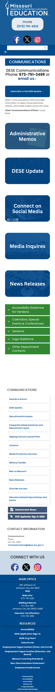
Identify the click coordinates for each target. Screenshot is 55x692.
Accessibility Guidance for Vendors (28, 310)
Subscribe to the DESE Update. (26, 91)
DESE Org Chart (27, 638)
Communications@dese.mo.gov (25, 545)
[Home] (27, 8)
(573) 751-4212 (27, 26)
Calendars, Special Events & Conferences (28, 321)
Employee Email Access (27, 667)
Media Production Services (23, 454)
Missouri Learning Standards (27, 658)
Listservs (18, 331)
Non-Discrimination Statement (27, 663)
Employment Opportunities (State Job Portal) (27, 647)
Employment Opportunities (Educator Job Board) (27, 653)
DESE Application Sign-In (28, 633)
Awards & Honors (18, 399)
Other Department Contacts (25, 349)
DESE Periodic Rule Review (27, 689)
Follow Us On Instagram (39, 39)
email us (26, 78)
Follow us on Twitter (28, 39)
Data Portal (27, 642)
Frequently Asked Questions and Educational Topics (26, 426)
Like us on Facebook (17, 39)
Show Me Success (18, 488)
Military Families (17, 462)
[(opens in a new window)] (27, 246)
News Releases (16, 480)
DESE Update (15, 407)
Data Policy (27, 682)
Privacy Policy (27, 676)
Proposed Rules (27, 687)
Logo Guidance (23, 339)
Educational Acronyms (21, 416)
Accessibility (27, 629)
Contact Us (27, 684)
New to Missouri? (18, 471)
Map (27, 591)
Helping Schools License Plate (24, 436)
